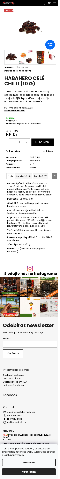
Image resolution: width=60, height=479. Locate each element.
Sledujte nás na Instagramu (30, 273)
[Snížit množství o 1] (12, 142)
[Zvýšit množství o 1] (26, 142)
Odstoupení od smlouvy (15, 381)
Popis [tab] (10, 176)
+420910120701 (14, 415)
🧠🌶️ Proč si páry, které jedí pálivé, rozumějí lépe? (27, 436)
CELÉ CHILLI (35, 157)
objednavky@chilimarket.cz (21, 412)
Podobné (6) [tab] (40, 176)
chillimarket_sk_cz (16, 422)
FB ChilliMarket (14, 418)
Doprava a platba (12, 378)
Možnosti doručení (14, 110)
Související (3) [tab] (23, 176)
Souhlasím (29, 471)
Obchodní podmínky (13, 375)
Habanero (35, 160)
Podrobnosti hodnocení (17, 70)
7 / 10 (32, 164)
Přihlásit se (13, 353)
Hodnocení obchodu (13, 385)
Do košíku (44, 142)
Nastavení (29, 462)
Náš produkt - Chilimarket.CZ (29, 123)
